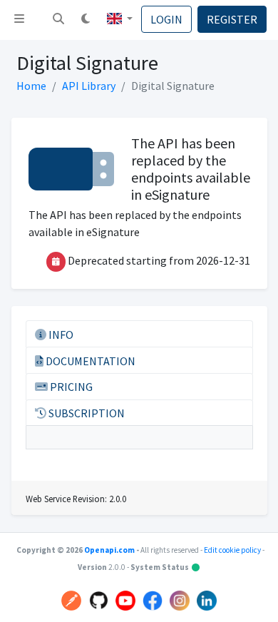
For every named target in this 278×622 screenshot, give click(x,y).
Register (232, 19)
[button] (58, 20)
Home (31, 85)
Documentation (89, 361)
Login (166, 19)
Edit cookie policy (233, 550)
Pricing (70, 386)
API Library (88, 85)
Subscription (85, 413)
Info (59, 334)
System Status (165, 567)
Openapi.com (109, 550)
